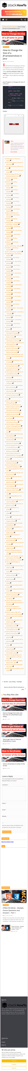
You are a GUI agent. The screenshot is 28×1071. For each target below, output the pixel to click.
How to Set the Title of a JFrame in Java (14, 688)
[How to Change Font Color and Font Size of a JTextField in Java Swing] (14, 698)
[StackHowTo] (3, 19)
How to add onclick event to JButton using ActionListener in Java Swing (14, 602)
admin (13, 61)
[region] (14, 1059)
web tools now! (17, 14)
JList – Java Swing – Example (13, 251)
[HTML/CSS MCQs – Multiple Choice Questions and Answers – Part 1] (14, 896)
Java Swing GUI (13, 26)
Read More (14, 151)
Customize (14, 1064)
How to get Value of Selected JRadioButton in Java (12, 740)
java (7, 26)
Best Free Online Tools (7, 842)
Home (4, 26)
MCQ (12, 141)
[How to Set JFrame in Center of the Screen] (14, 749)
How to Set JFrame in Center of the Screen (14, 765)
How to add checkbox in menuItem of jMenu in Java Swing (13, 608)
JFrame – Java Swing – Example (13, 681)
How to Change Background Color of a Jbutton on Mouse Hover (13, 657)
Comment (5, 785)
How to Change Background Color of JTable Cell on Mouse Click (14, 552)
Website (4, 816)
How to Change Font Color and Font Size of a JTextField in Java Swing (14, 356)
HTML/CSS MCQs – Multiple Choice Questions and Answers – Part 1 (13, 910)
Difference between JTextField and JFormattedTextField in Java (14, 430)
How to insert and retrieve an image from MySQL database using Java (14, 381)
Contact (3, 1042)
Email (4, 810)
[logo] (14, 1003)
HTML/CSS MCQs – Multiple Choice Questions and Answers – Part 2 (17, 928)
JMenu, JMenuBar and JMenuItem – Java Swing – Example (13, 215)
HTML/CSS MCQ (5, 905)
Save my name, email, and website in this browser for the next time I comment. (12, 826)
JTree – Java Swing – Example (14, 246)
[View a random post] (25, 19)
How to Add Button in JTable (14, 560)
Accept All (14, 1060)
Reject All (14, 1068)
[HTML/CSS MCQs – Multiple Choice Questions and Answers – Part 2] (5, 929)
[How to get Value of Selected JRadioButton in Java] (14, 725)
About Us (3, 1045)
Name (4, 803)
